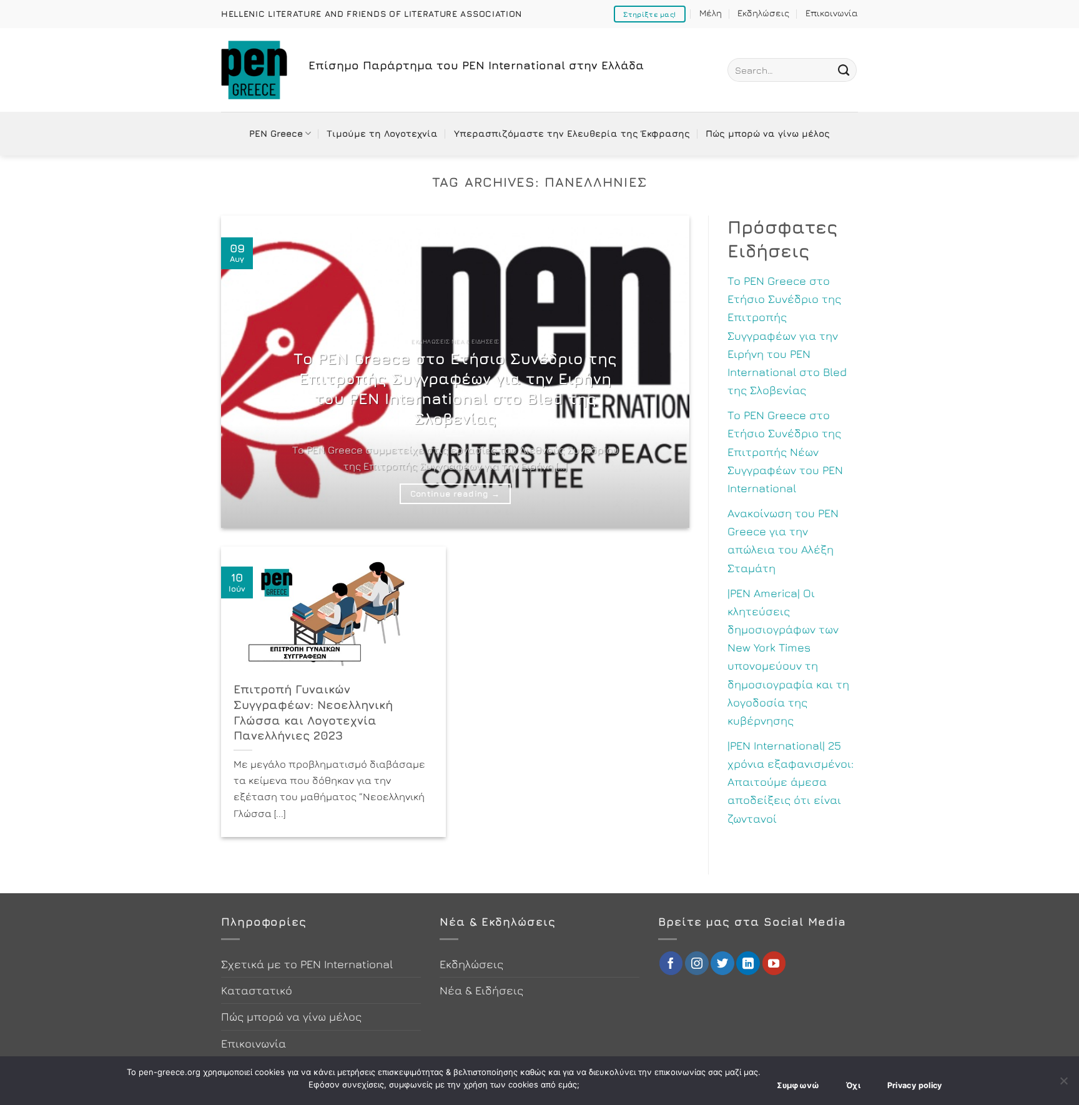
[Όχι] (1063, 1084)
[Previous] (246, 371)
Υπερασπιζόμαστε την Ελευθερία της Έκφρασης (572, 133)
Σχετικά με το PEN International (307, 964)
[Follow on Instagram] (697, 963)
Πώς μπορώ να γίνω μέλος (768, 133)
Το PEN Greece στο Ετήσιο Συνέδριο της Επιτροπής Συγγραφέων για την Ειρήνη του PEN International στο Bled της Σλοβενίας (455, 388)
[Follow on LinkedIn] (748, 963)
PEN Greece (276, 133)
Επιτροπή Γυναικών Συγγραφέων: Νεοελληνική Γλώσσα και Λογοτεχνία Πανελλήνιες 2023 (313, 712)
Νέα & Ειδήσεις (481, 990)
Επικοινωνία (832, 12)
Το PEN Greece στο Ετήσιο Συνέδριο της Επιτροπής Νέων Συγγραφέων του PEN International (785, 451)
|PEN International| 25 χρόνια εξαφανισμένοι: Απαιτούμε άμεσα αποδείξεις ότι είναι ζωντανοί (790, 781)
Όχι (853, 1085)
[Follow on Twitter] (722, 963)
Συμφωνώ (798, 1085)
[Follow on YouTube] (774, 963)
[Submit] (843, 70)
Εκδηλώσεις (763, 12)
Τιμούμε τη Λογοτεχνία (382, 133)
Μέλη (710, 12)
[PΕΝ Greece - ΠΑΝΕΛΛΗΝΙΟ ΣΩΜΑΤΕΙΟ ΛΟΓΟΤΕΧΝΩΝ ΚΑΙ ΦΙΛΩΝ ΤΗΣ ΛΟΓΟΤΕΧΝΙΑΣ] (255, 70)
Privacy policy (914, 1085)
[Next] (664, 371)
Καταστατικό (256, 990)
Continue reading (455, 493)
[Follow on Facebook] (671, 963)
